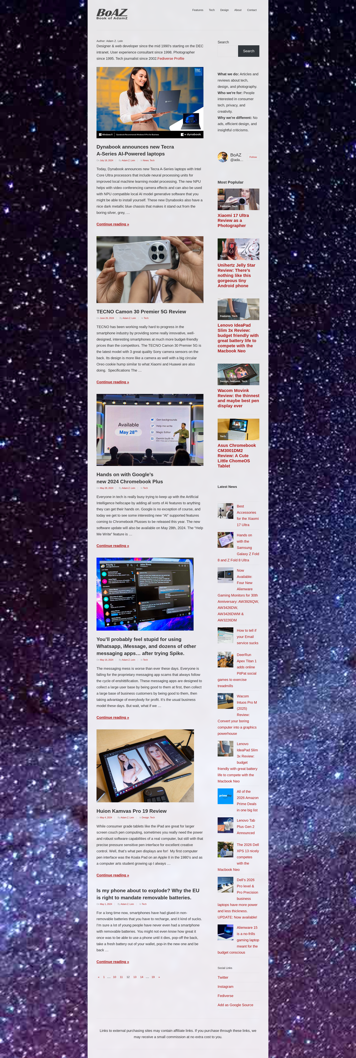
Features (197, 10)
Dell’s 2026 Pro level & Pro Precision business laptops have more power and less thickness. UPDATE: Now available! (238, 898)
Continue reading (111, 224)
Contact (252, 10)
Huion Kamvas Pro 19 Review (132, 811)
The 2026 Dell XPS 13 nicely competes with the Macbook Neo (238, 857)
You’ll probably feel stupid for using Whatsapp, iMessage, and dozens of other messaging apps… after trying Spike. (146, 646)
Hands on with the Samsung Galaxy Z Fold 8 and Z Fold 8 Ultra (238, 547)
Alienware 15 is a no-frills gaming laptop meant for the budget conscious (238, 940)
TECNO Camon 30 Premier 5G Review (141, 311)
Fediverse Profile (170, 58)
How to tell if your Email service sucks (247, 636)
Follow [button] (253, 157)
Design (224, 10)
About (238, 10)
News (146, 160)
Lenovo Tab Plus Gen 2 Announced (246, 826)
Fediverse (225, 996)
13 (134, 977)
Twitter (223, 977)
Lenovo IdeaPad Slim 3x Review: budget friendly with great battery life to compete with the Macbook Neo (238, 762)
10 (114, 977)
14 (141, 977)
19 (153, 977)
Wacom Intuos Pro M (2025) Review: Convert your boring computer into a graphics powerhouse (237, 714)
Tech (212, 10)
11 (121, 977)
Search (223, 42)
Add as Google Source (235, 1005)
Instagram (225, 987)
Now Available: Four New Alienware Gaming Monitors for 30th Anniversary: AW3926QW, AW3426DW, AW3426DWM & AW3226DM (238, 595)
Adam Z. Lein (128, 160)
